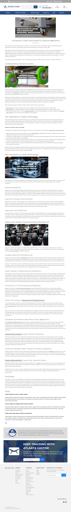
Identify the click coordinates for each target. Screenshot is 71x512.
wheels (27, 471)
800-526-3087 (46, 7)
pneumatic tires (11, 306)
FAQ (51, 1)
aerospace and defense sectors (14, 322)
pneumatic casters (29, 111)
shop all (27, 475)
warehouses (16, 92)
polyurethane (35, 133)
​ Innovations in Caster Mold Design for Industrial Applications (35, 41)
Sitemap (17, 483)
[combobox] (29, 6)
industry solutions (20, 12)
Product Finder (35, 12)
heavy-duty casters (13, 251)
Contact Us (46, 12)
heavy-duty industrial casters (57, 130)
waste (27, 493)
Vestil (37, 470)
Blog (48, 1)
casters (8, 12)
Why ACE (17, 470)
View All (37, 474)
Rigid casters (9, 108)
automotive (28, 490)
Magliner (38, 473)
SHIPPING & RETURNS (57, 1)
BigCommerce (12, 507)
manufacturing (24, 257)
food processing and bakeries (24, 288)
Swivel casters (9, 109)
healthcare (51, 351)
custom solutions (19, 474)
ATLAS (37, 471)
